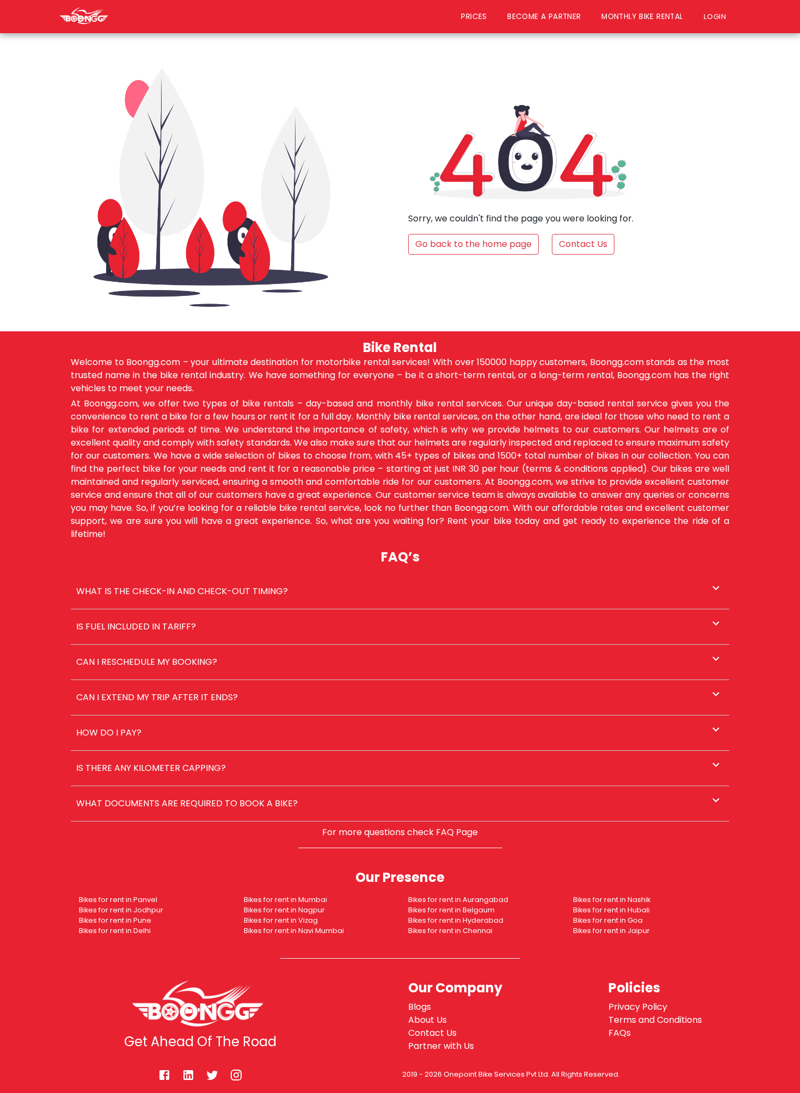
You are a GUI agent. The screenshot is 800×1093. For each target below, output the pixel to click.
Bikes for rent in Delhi (115, 930)
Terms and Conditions (655, 1020)
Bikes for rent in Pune (115, 920)
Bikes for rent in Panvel (118, 899)
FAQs (619, 1033)
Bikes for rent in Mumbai (285, 899)
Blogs (419, 1007)
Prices (474, 16)
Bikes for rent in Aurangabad (458, 899)
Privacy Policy (637, 1007)
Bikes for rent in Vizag (281, 920)
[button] (400, 591)
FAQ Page (457, 832)
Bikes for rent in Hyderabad (455, 920)
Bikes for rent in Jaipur (611, 930)
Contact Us (432, 1033)
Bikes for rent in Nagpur (284, 910)
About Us (427, 1020)
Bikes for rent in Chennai (450, 930)
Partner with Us (441, 1046)
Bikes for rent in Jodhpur (121, 910)
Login (717, 16)
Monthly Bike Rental (642, 16)
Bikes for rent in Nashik (611, 899)
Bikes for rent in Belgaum (451, 910)
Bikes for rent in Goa (608, 920)
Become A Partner (544, 16)
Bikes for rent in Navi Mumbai (294, 930)
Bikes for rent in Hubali (611, 910)
